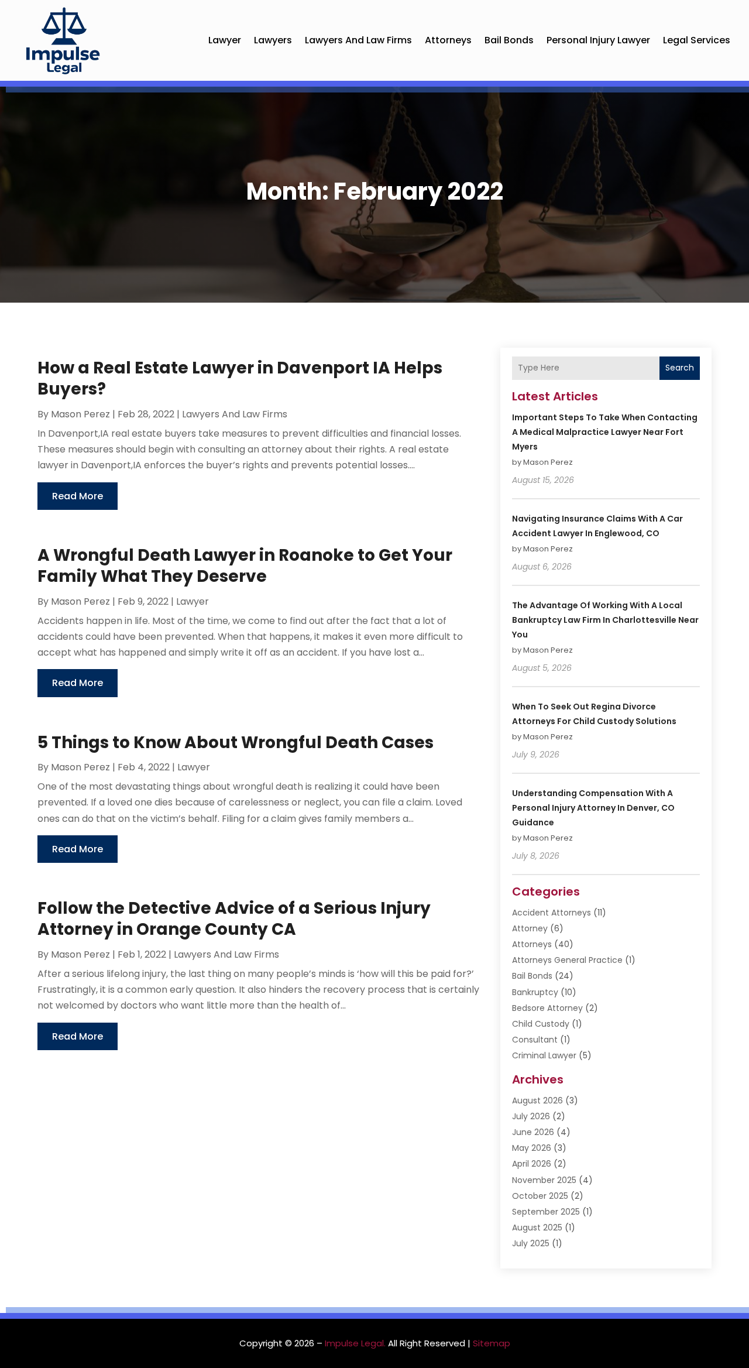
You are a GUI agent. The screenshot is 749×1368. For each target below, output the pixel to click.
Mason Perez (80, 414)
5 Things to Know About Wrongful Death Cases (235, 742)
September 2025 (546, 1212)
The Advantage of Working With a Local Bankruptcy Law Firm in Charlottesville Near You (605, 619)
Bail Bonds (509, 40)
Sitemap (491, 1343)
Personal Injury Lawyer (598, 40)
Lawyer (224, 40)
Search (679, 367)
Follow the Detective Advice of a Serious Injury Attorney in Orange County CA (234, 919)
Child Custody (540, 1024)
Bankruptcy (535, 992)
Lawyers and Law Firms (358, 40)
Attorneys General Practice (567, 960)
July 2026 (531, 1116)
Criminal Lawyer (544, 1055)
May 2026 (531, 1148)
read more (77, 496)
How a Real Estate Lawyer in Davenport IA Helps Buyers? (239, 378)
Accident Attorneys (551, 912)
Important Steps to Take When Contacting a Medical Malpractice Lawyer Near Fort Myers (605, 432)
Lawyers (273, 40)
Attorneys (448, 40)
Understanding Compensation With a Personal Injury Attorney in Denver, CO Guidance (593, 807)
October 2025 (540, 1196)
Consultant (535, 1039)
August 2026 (537, 1100)
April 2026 (531, 1164)
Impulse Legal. (355, 1343)
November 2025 (544, 1180)
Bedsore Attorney (547, 1008)
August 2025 (537, 1227)
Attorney (530, 928)
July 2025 (530, 1243)
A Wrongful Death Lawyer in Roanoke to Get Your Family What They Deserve (244, 566)
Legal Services (696, 40)
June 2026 (533, 1132)
